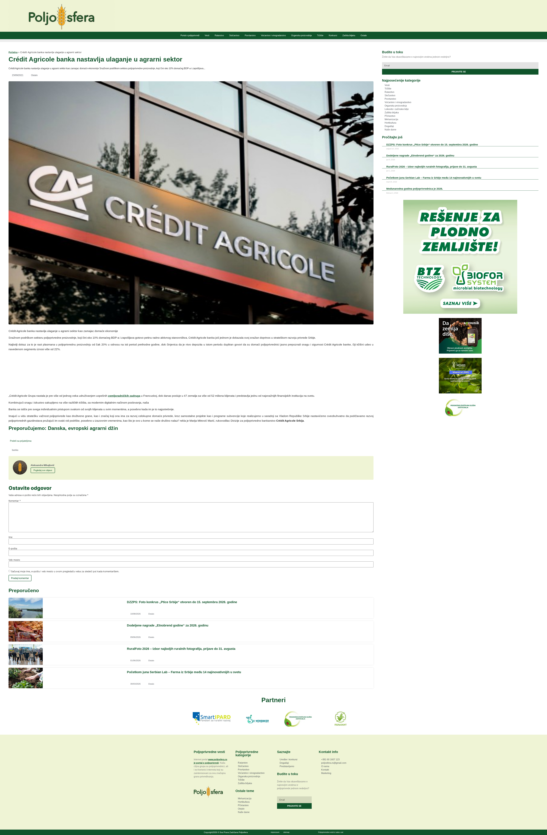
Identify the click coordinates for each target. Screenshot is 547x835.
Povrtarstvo (250, 35)
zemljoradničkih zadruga (124, 395)
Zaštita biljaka (348, 35)
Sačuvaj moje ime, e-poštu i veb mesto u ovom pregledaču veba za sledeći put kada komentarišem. (65, 571)
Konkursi (333, 35)
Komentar (15, 501)
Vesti (207, 35)
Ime (10, 537)
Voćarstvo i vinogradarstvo (273, 35)
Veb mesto (14, 560)
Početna (13, 52)
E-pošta (13, 548)
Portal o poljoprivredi (189, 35)
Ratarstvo (219, 35)
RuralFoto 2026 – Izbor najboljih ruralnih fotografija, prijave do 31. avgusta (181, 649)
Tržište (320, 35)
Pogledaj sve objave (42, 470)
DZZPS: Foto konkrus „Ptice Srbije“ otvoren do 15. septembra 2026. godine (182, 602)
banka (15, 450)
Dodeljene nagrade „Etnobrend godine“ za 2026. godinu (167, 625)
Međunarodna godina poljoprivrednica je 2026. (414, 188)
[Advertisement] (191, 373)
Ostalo (364, 35)
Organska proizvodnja (301, 35)
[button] (34, 440)
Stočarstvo (234, 35)
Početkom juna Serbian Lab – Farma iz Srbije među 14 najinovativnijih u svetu (184, 672)
